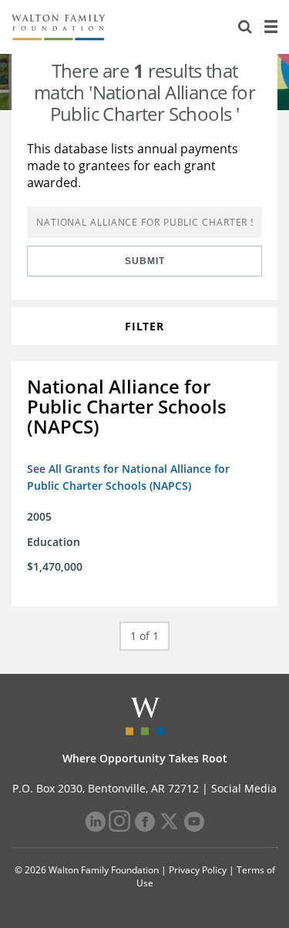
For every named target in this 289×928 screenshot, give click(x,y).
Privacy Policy (198, 869)
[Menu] (270, 27)
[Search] (245, 27)
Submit (145, 261)
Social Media (244, 788)
